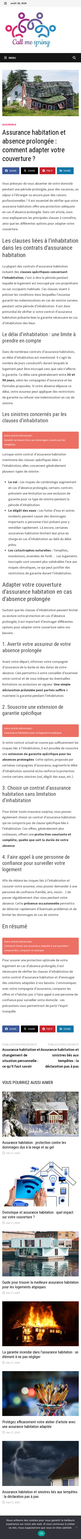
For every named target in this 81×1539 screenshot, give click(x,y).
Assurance (9, 124)
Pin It (50, 170)
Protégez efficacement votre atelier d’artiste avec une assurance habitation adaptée (39, 1424)
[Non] (76, 1527)
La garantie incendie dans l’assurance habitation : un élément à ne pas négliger (40, 1354)
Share (13, 170)
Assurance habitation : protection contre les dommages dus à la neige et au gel (34, 1144)
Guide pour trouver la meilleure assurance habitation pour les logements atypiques (40, 1284)
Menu (12, 58)
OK (41, 1533)
